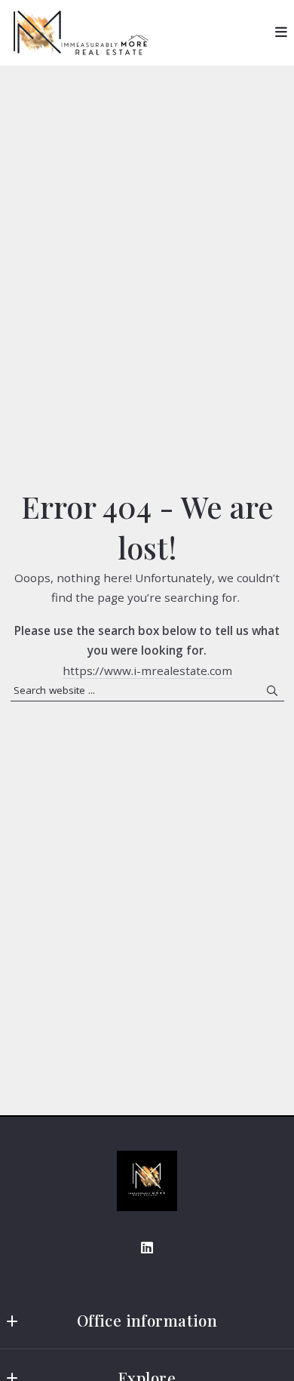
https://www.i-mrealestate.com (147, 670)
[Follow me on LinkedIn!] (147, 1248)
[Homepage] (147, 1181)
